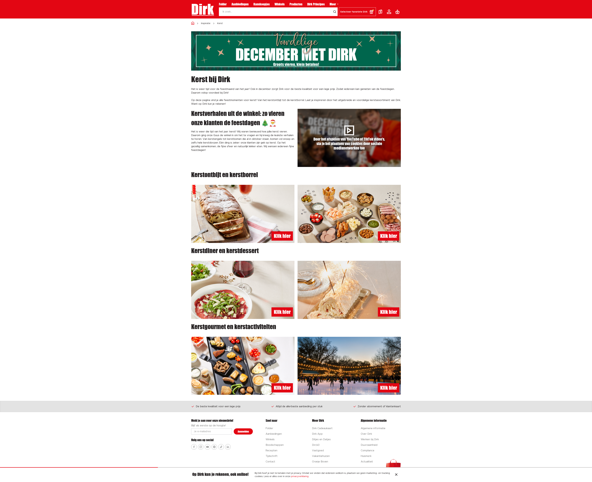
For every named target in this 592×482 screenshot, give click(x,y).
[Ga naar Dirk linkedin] (228, 447)
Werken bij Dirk (370, 439)
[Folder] (381, 12)
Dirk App (317, 434)
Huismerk (366, 456)
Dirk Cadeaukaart (322, 428)
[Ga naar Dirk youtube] (207, 447)
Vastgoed (318, 450)
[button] (357, 11)
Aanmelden (243, 431)
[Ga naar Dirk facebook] (194, 447)
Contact (270, 461)
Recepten (271, 450)
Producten (296, 4)
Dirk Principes (316, 4)
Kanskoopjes (261, 4)
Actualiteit (367, 461)
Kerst (220, 23)
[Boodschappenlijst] (398, 12)
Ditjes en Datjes (321, 439)
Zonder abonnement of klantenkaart (379, 406)
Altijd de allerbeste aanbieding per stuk (299, 406)
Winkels (280, 4)
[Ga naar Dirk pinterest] (214, 447)
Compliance (367, 450)
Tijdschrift (272, 456)
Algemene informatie (373, 428)
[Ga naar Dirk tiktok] (221, 447)
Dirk (202, 9)
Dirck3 (315, 445)
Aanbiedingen (240, 4)
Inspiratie (205, 23)
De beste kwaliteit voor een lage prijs (218, 406)
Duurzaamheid (369, 445)
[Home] (192, 23)
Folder (223, 4)
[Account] (389, 12)
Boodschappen (275, 445)
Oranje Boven (320, 461)
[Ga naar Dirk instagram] (201, 447)
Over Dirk (366, 434)
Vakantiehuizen (321, 456)
